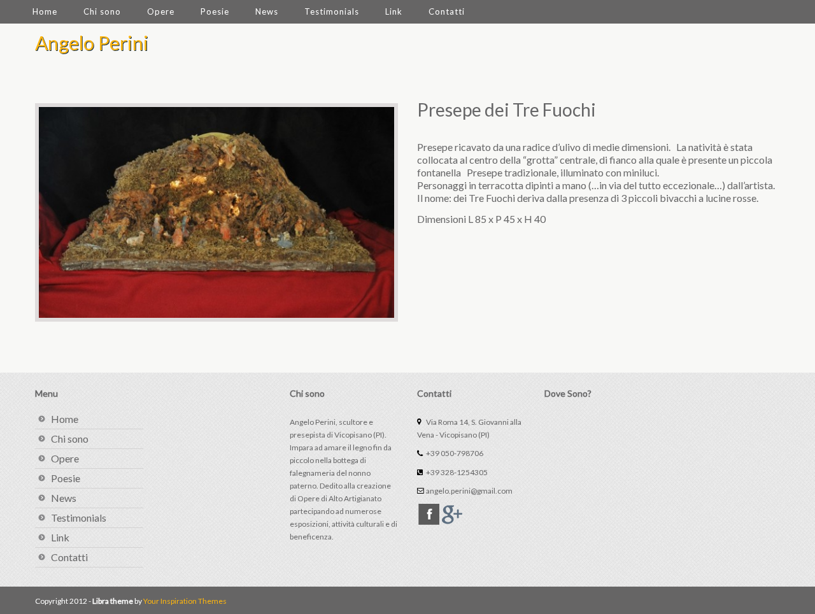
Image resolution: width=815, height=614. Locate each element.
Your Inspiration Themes (185, 601)
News (266, 11)
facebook (428, 514)
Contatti (447, 11)
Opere (160, 11)
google (452, 514)
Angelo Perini (91, 42)
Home (44, 11)
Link (393, 11)
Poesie (215, 11)
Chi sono (102, 11)
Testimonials (331, 11)
